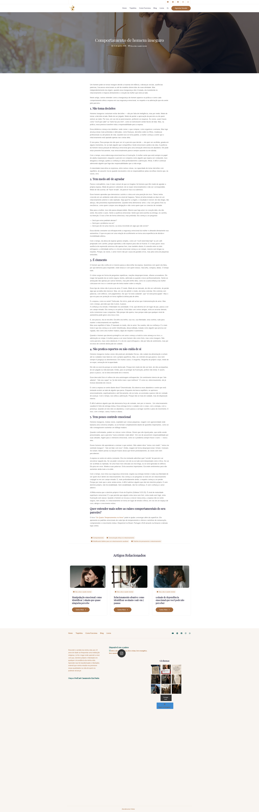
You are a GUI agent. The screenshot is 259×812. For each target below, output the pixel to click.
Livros (162, 8)
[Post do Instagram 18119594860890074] (155, 669)
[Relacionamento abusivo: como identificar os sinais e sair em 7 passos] (129, 576)
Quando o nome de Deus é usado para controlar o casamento (43, 602)
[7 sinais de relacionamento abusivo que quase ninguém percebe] (213, 568)
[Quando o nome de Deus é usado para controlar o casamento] (46, 568)
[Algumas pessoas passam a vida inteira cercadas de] (176, 679)
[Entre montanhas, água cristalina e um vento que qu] (155, 689)
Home (124, 8)
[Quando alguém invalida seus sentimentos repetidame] (166, 679)
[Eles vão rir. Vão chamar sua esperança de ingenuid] (166, 689)
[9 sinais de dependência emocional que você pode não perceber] (171, 576)
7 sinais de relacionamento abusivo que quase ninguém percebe (211, 602)
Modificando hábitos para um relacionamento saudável (110, 541)
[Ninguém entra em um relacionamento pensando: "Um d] (176, 669)
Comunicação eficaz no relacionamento (121, 538)
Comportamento (98, 538)
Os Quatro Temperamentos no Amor (109, 517)
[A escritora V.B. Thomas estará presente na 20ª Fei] (166, 669)
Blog (155, 8)
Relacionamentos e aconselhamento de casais (45, 592)
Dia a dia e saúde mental (138, 46)
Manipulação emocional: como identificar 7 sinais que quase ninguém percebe (87, 600)
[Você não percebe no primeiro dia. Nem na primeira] (155, 679)
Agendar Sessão (181, 8)
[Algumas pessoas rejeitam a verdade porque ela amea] (176, 689)
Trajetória (133, 8)
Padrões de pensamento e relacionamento (147, 541)
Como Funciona (145, 8)
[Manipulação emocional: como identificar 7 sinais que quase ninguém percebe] (88, 576)
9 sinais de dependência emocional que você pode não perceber (170, 600)
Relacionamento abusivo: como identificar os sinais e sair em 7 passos (129, 600)
